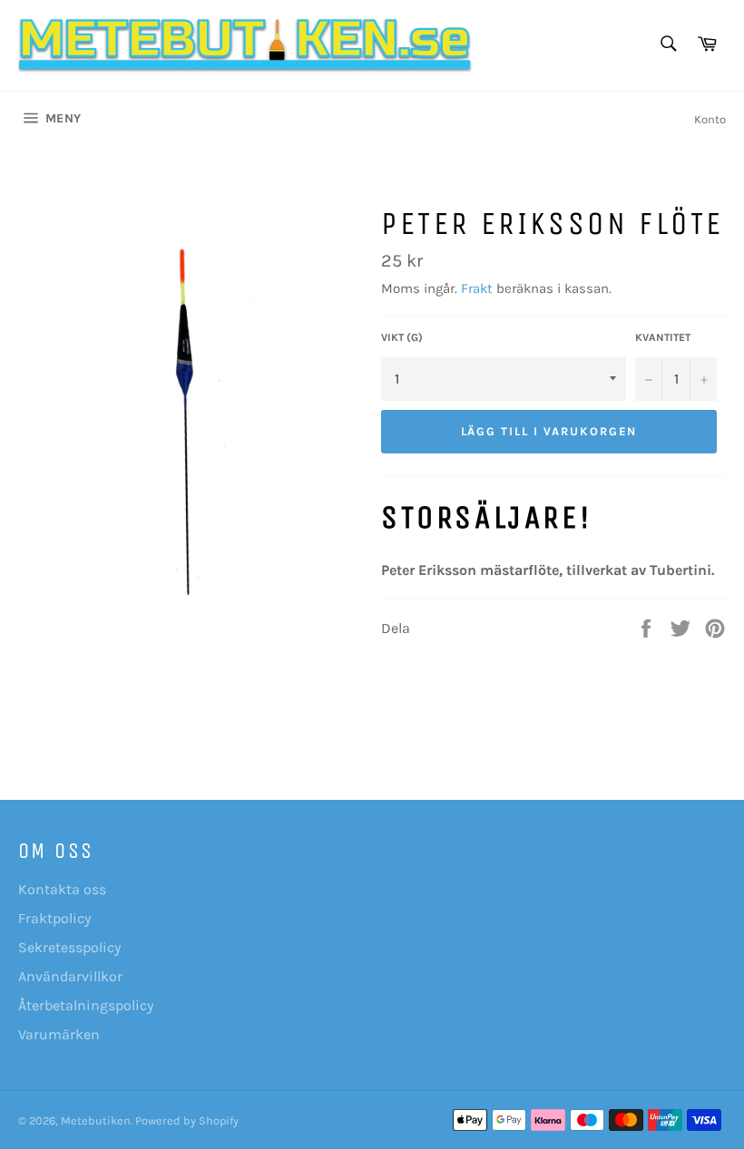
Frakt (477, 288)
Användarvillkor (70, 976)
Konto (710, 119)
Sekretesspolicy (69, 947)
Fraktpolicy (54, 918)
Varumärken (59, 1034)
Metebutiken (96, 1120)
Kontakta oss (62, 889)
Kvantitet (662, 337)
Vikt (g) (402, 337)
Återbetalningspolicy (85, 1005)
